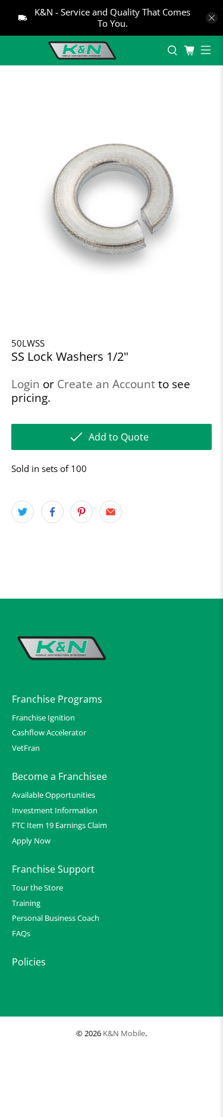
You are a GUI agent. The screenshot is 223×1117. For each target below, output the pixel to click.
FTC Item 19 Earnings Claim (59, 825)
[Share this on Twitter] (22, 512)
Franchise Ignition (43, 717)
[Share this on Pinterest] (81, 512)
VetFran (26, 747)
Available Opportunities (53, 794)
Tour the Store (37, 887)
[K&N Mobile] (83, 50)
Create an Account (106, 383)
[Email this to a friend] (110, 512)
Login (25, 383)
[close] (212, 18)
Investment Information (55, 810)
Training (26, 903)
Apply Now (31, 840)
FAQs (21, 933)
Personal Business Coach (55, 918)
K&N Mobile (124, 1033)
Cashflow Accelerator (49, 732)
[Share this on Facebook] (52, 512)
